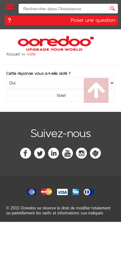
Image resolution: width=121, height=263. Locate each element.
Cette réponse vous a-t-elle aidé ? (38, 73)
